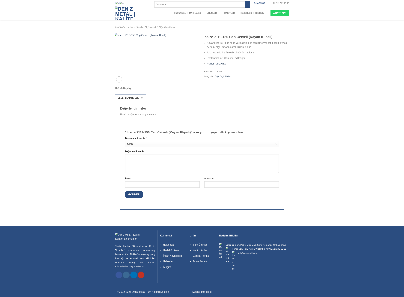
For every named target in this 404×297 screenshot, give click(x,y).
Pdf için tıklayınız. (216, 63)
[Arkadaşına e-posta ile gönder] (147, 88)
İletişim (259, 13)
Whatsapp (279, 13)
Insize (130, 27)
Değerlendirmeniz (135, 151)
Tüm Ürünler (200, 244)
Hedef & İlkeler (171, 250)
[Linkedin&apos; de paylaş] (155, 88)
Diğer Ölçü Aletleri (167, 27)
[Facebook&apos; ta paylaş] (138, 88)
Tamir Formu (200, 261)
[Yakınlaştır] (119, 79)
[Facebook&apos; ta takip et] (119, 275)
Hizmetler (229, 13)
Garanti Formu (201, 255)
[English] (121, 3)
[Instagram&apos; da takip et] (126, 275)
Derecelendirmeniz (135, 138)
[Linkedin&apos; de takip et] (133, 275)
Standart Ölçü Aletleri (146, 27)
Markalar (195, 13)
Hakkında (168, 244)
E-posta (209, 178)
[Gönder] (247, 4)
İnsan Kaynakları (172, 255)
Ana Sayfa (120, 27)
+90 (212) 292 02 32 (276, 249)
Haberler (246, 13)
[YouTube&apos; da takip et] (141, 275)
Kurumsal (180, 13)
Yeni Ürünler (200, 250)
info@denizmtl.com (247, 253)
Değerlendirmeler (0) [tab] (130, 98)
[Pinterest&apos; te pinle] (151, 88)
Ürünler (212, 13)
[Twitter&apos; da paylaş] (142, 88)
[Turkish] (117, 3)
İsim (128, 178)
